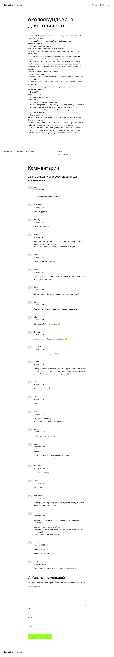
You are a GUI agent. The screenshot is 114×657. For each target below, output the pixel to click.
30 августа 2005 (39, 364)
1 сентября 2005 (39, 414)
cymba (36, 513)
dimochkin (38, 466)
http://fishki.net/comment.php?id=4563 (49, 421)
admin (36, 255)
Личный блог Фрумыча (13, 5)
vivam (36, 412)
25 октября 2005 (40, 564)
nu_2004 (37, 362)
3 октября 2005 (39, 545)
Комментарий (34, 587)
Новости (31, 152)
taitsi (35, 187)
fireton (36, 444)
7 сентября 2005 (39, 483)
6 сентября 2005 (40, 468)
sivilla (36, 562)
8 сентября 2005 (40, 516)
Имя (30, 608)
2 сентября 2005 (40, 447)
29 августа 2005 (39, 190)
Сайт (30, 627)
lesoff (36, 235)
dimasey (37, 220)
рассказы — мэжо (64, 154)
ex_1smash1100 (39, 205)
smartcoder (38, 542)
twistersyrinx (39, 496)
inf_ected (37, 347)
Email (30, 617)
